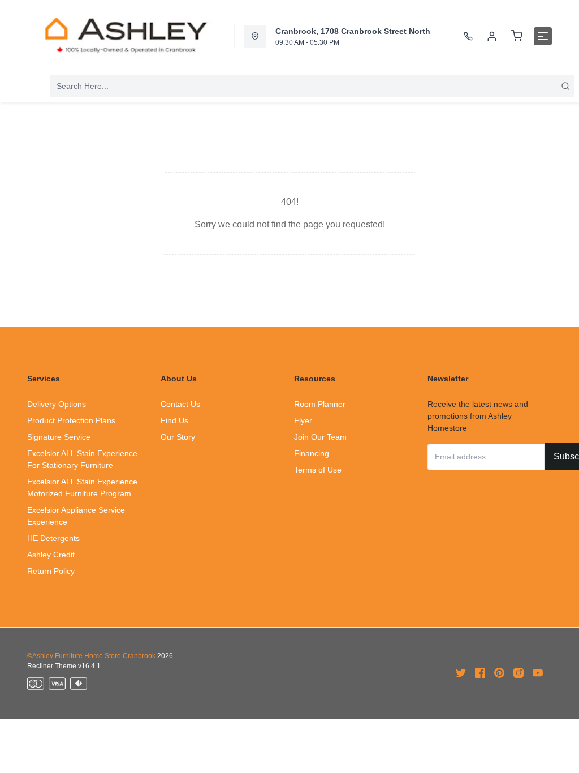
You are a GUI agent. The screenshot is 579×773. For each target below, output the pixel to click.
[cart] (516, 36)
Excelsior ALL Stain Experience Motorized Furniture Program (82, 487)
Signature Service (58, 436)
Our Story (178, 436)
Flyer (303, 420)
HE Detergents (53, 538)
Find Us (174, 420)
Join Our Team (320, 436)
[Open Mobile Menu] (543, 36)
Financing (311, 453)
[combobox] (312, 86)
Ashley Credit (51, 554)
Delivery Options (56, 404)
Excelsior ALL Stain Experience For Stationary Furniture (82, 459)
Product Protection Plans (71, 420)
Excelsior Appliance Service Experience (76, 515)
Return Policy (51, 571)
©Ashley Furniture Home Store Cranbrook (91, 656)
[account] (492, 36)
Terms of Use (318, 469)
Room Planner (319, 404)
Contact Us (180, 404)
